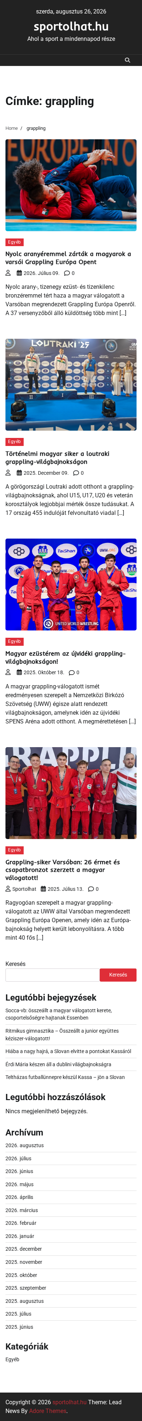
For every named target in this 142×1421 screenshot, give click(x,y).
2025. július (18, 1314)
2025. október (21, 1275)
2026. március (21, 1210)
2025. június (19, 1327)
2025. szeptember (25, 1288)
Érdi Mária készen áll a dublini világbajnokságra (58, 1064)
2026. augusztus (24, 1145)
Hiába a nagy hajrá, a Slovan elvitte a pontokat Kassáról (68, 1051)
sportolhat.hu (71, 26)
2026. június (19, 1171)
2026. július (18, 1158)
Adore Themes (47, 1411)
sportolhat (24, 889)
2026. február (20, 1223)
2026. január (19, 1236)
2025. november (23, 1262)
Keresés (15, 963)
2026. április (19, 1197)
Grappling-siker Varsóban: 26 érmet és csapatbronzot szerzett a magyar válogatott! (62, 870)
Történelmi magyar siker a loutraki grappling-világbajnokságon (57, 457)
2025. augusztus (24, 1301)
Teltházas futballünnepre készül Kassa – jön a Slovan (65, 1077)
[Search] (127, 60)
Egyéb (14, 242)
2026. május (19, 1184)
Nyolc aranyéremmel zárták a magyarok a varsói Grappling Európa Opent (68, 257)
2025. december (23, 1249)
